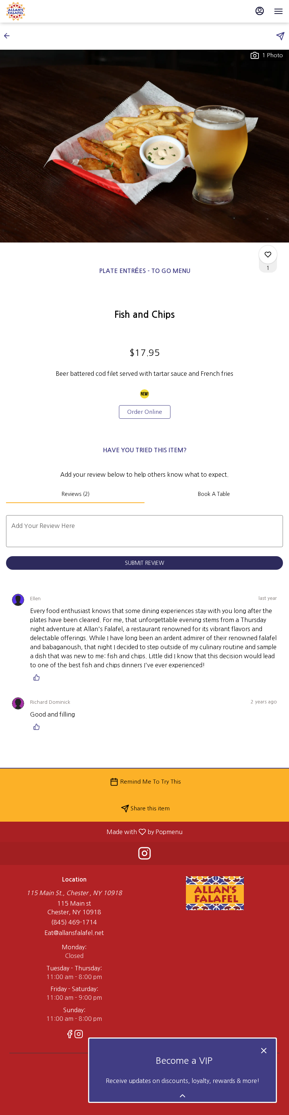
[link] (144, 412)
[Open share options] (280, 36)
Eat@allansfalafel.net (74, 933)
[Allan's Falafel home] (40, 11)
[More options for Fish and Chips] (268, 255)
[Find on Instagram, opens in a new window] (144, 855)
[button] (9, 36)
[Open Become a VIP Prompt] (182, 1095)
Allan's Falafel (214, 893)
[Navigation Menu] (278, 11)
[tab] (75, 494)
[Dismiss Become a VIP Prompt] (264, 1051)
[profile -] (259, 10)
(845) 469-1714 (74, 922)
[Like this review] (38, 677)
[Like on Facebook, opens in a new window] (69, 1035)
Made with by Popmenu (94, 831)
